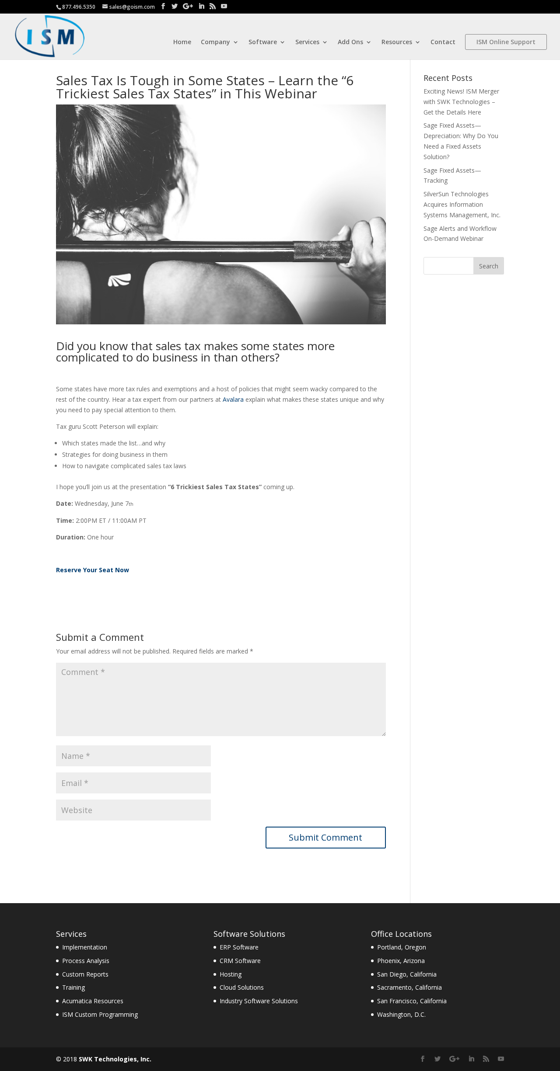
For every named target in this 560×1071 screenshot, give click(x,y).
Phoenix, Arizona (401, 960)
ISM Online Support (506, 42)
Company (215, 42)
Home (182, 42)
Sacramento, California (409, 987)
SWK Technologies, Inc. (115, 1059)
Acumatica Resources (92, 1001)
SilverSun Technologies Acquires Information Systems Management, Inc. (462, 204)
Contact (442, 42)
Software (262, 42)
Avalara (233, 399)
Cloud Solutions (242, 987)
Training (73, 987)
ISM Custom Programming (100, 1014)
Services (307, 42)
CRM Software (240, 960)
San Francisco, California (412, 1001)
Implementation (84, 947)
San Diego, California (407, 974)
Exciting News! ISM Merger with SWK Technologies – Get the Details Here (461, 101)
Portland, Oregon (401, 947)
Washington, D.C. (401, 1014)
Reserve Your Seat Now (92, 570)
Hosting (231, 974)
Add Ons (350, 42)
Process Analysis (85, 960)
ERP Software (239, 947)
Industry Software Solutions (259, 1001)
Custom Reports (85, 974)
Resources (397, 42)
